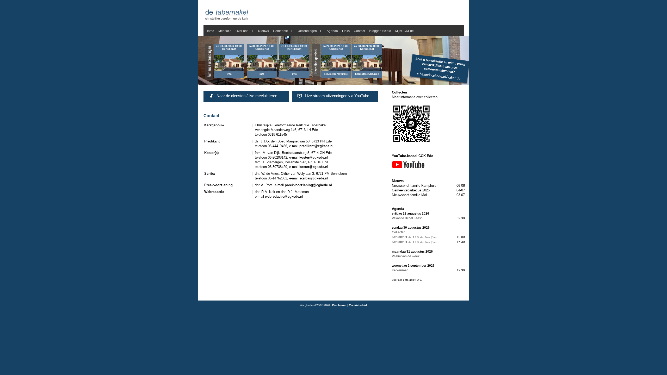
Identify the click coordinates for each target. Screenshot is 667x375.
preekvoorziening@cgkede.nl (308, 185)
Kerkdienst (399, 237)
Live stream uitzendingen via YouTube (337, 95)
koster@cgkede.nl (313, 157)
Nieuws (263, 31)
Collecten (398, 232)
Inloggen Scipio (380, 31)
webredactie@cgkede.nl (284, 196)
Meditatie (224, 31)
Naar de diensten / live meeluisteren (247, 95)
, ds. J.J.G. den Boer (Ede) (421, 237)
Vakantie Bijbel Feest (407, 218)
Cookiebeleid (358, 305)
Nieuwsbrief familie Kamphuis (414, 186)
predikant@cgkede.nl (316, 146)
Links (346, 31)
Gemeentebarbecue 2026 (411, 190)
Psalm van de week (405, 256)
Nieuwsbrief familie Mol (409, 195)
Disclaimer (339, 305)
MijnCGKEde (404, 31)
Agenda (332, 31)
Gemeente (280, 31)
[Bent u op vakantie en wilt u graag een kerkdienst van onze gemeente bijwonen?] (439, 83)
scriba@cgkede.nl (313, 178)
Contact (359, 31)
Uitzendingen (307, 31)
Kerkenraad (400, 270)
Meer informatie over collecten (414, 97)
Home (210, 31)
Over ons (242, 31)
